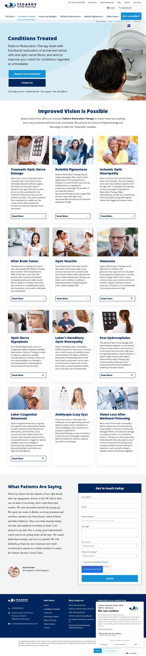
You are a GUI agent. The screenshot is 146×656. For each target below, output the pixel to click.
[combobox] (129, 8)
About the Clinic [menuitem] (50, 620)
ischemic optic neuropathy (80, 616)
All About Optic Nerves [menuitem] (70, 16)
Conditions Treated (123, 21)
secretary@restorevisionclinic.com (24, 624)
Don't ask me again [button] (111, 651)
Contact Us (27, 82)
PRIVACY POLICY (101, 562)
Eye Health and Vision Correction (81, 620)
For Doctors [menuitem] (92, 2)
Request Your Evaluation (27, 73)
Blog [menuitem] (119, 2)
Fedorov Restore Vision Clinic (81, 609)
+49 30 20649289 (77, 2)
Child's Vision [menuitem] (112, 16)
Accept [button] (98, 651)
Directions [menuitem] (137, 2)
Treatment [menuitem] (48, 613)
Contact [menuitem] (127, 2)
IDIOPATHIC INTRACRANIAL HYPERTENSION (79, 626)
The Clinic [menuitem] (9, 16)
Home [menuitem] (46, 605)
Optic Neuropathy (77, 612)
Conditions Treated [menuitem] (26, 16)
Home (110, 21)
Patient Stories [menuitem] (49, 624)
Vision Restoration (77, 605)
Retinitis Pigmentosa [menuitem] (93, 16)
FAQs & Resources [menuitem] (107, 2)
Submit (110, 578)
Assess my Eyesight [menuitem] (47, 16)
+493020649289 (17, 608)
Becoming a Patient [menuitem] (51, 616)
